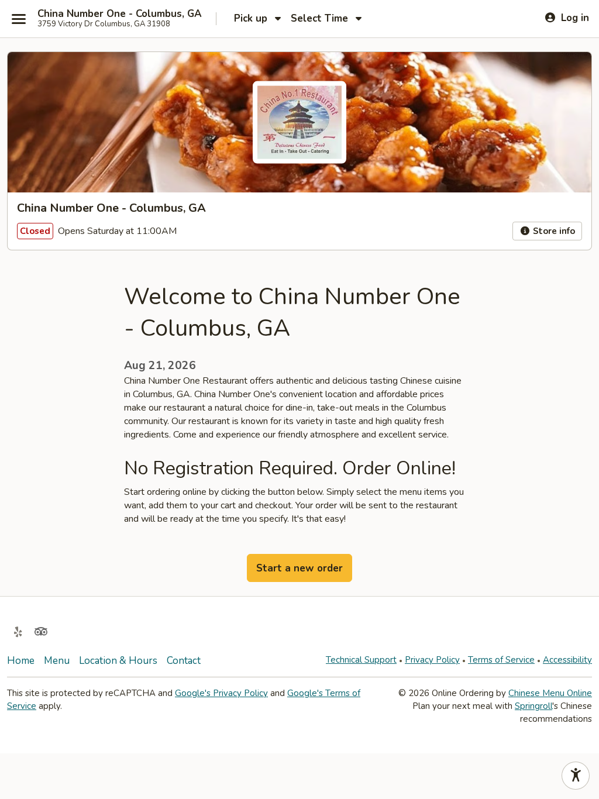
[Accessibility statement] (576, 776)
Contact (184, 660)
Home (21, 660)
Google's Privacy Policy (221, 693)
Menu (57, 660)
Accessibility (567, 660)
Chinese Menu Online (550, 693)
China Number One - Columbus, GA (119, 14)
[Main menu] (18, 18)
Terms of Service (501, 660)
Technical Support (361, 660)
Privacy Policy (432, 660)
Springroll (533, 706)
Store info (553, 231)
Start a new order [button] (299, 568)
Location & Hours (118, 660)
